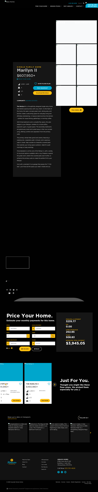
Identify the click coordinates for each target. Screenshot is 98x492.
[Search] (83, 3)
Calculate (26, 349)
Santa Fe (43, 469)
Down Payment (36, 325)
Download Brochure (42, 93)
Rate (8, 332)
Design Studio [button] (55, 6)
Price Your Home (24, 79)
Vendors (84, 482)
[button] (5, 384)
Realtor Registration (76, 482)
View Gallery (75, 110)
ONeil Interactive (44, 488)
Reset (37, 349)
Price (8, 325)
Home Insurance (12, 340)
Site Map (89, 482)
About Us (24, 462)
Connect (63, 482)
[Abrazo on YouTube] (65, 472)
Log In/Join (73, 3)
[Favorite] (20, 384)
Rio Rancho (44, 467)
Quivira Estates (31, 100)
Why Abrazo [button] (68, 6)
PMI (9, 348)
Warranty (58, 482)
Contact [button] (79, 6)
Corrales (43, 462)
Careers (68, 482)
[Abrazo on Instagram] (62, 472)
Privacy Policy (88, 483)
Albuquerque (44, 459)
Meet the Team (26, 459)
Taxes (34, 340)
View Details (16, 400)
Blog (23, 464)
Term (33, 332)
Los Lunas (44, 464)
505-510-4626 (70, 468)
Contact (24, 467)
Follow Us (83, 417)
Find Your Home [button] (41, 6)
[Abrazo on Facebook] (59, 472)
